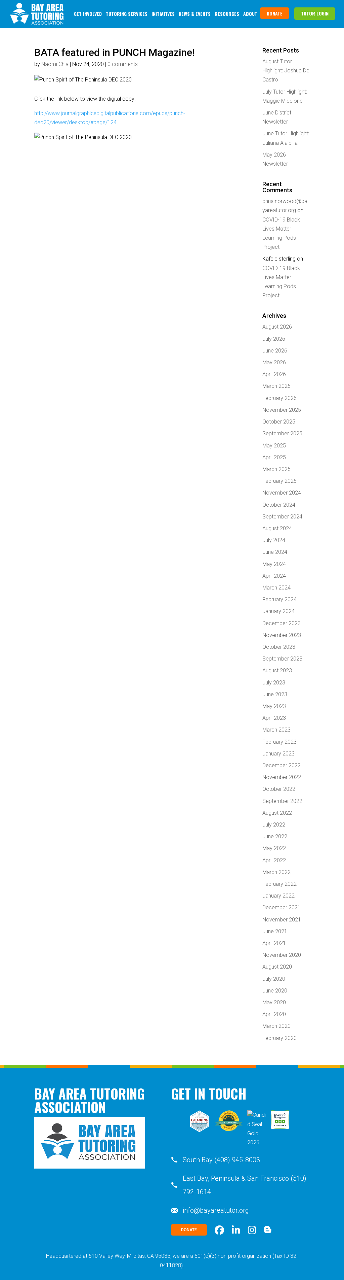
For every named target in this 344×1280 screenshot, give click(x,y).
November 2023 (281, 635)
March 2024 (276, 587)
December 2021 (281, 907)
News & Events (195, 13)
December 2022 (281, 765)
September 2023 (282, 658)
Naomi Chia (55, 64)
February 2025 (279, 481)
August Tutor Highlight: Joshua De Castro (285, 70)
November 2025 (281, 410)
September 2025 (282, 433)
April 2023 (274, 718)
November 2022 (281, 777)
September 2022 (282, 801)
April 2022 (274, 860)
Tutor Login (315, 13)
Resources (227, 13)
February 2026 (279, 398)
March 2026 (276, 386)
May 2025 (274, 445)
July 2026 (273, 339)
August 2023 (277, 670)
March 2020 (276, 1026)
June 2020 (274, 990)
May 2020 (274, 1002)
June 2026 (274, 350)
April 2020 (274, 1014)
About (250, 13)
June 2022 (274, 836)
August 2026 (277, 327)
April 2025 (274, 457)
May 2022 (274, 848)
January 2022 (278, 895)
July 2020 (273, 979)
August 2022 (277, 813)
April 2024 (274, 576)
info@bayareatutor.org (216, 1210)
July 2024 (273, 540)
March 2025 (276, 469)
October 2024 (278, 505)
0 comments (123, 64)
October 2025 (278, 421)
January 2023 (278, 753)
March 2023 (276, 730)
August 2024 (277, 528)
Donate (275, 13)
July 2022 (273, 824)
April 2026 (274, 374)
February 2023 (279, 742)
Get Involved (88, 13)
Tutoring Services (126, 13)
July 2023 (273, 682)
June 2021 (274, 931)
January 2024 (278, 611)
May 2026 (274, 362)
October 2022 (278, 789)
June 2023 (274, 694)
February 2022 (279, 884)
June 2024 (274, 552)
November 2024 (281, 493)
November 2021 (281, 919)
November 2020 (281, 955)
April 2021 (274, 943)
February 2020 (279, 1038)
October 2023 (278, 647)
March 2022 (276, 872)
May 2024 (274, 564)
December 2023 (281, 623)
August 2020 (277, 967)
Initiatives (163, 13)
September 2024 (282, 516)
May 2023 (274, 706)
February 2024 (279, 599)
